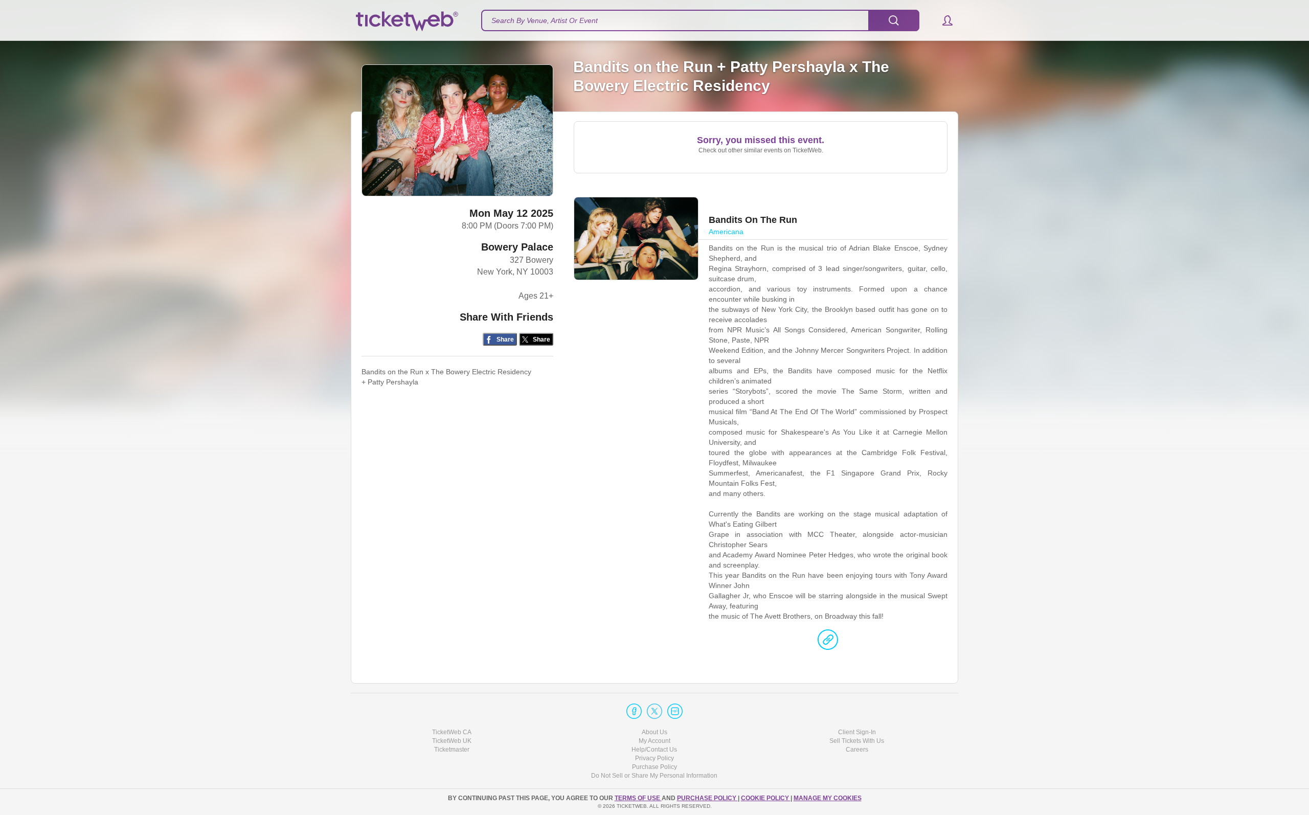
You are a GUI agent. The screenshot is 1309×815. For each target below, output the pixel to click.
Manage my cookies (828, 798)
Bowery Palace (517, 247)
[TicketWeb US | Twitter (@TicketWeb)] (654, 711)
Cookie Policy (766, 798)
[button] (943, 20)
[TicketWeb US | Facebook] (634, 711)
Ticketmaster (451, 749)
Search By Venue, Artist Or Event (544, 20)
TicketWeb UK (451, 740)
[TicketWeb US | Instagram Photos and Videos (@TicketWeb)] (675, 711)
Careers (857, 749)
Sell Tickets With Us (856, 740)
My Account (654, 740)
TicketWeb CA (451, 732)
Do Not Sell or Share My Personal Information (654, 775)
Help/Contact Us (654, 749)
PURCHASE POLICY (707, 798)
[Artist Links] (828, 642)
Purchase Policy (654, 767)
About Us (654, 732)
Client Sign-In (857, 732)
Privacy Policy (654, 758)
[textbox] (700, 20)
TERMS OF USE (638, 798)
